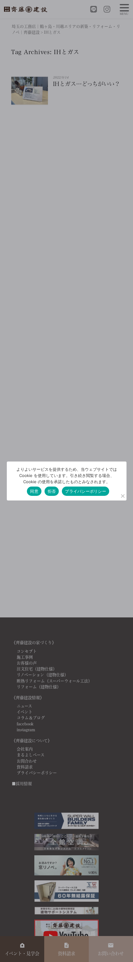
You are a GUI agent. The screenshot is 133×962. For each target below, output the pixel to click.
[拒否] (122, 496)
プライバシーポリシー (85, 491)
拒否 (52, 491)
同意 (34, 491)
